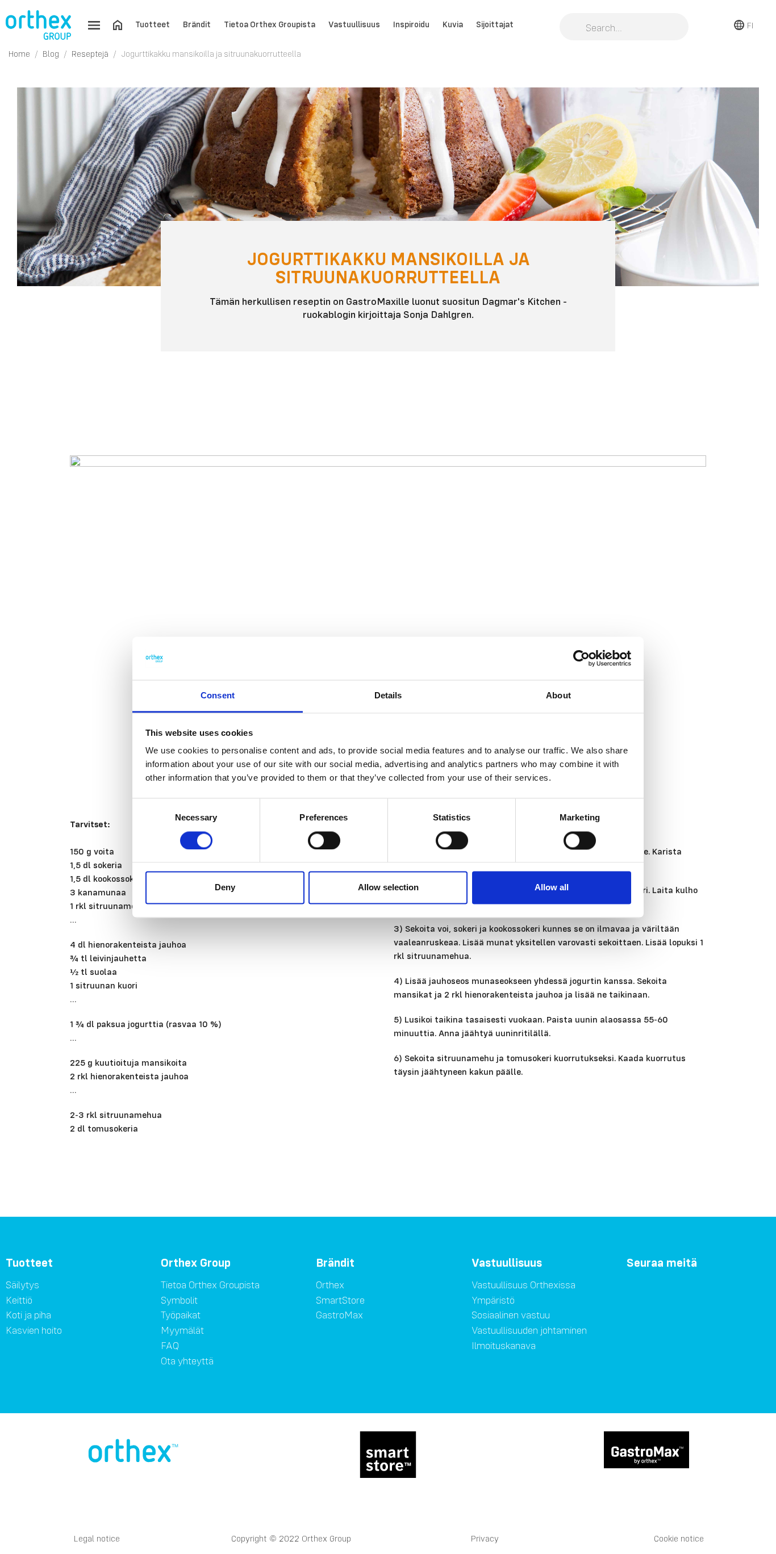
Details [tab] (388, 696)
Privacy (485, 1538)
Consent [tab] (218, 696)
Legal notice (97, 1538)
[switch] (324, 840)
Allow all (552, 888)
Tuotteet (152, 24)
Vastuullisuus (354, 24)
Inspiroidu (411, 24)
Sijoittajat (495, 24)
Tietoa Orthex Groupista (269, 24)
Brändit (197, 24)
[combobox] (624, 27)
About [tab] (558, 696)
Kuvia (453, 24)
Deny (225, 888)
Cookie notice (679, 1538)
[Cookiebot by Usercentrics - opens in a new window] (581, 658)
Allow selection (388, 888)
